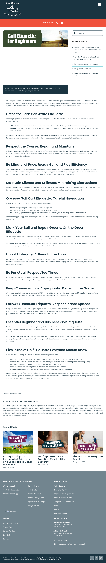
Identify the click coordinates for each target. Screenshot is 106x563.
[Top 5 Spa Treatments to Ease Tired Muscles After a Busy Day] (53, 432)
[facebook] (92, 558)
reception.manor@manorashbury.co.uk (71, 544)
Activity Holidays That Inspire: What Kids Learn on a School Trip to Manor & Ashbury (87, 49)
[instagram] (101, 558)
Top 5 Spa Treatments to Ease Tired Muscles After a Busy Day (52, 459)
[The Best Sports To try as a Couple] (88, 432)
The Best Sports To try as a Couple (85, 64)
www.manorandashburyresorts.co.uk (26, 559)
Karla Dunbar (31, 401)
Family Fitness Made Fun (82, 69)
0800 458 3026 (62, 540)
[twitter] (96, 558)
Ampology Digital (53, 559)
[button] (4, 449)
